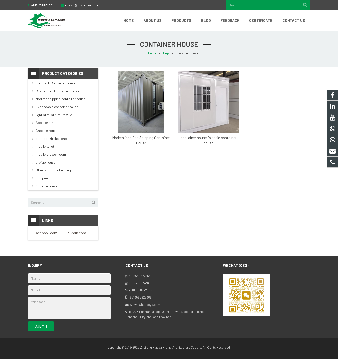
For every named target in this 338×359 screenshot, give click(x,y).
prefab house (45, 162)
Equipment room (48, 178)
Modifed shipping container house (60, 99)
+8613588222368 (44, 5)
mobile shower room (51, 154)
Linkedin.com (75, 233)
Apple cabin (44, 122)
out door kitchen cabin (52, 138)
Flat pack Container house (55, 83)
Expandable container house (57, 107)
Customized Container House (57, 91)
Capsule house (46, 130)
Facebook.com (45, 233)
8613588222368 (140, 276)
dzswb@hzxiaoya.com (81, 5)
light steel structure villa (54, 115)
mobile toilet (45, 146)
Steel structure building (53, 170)
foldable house (46, 186)
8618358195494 (139, 283)
